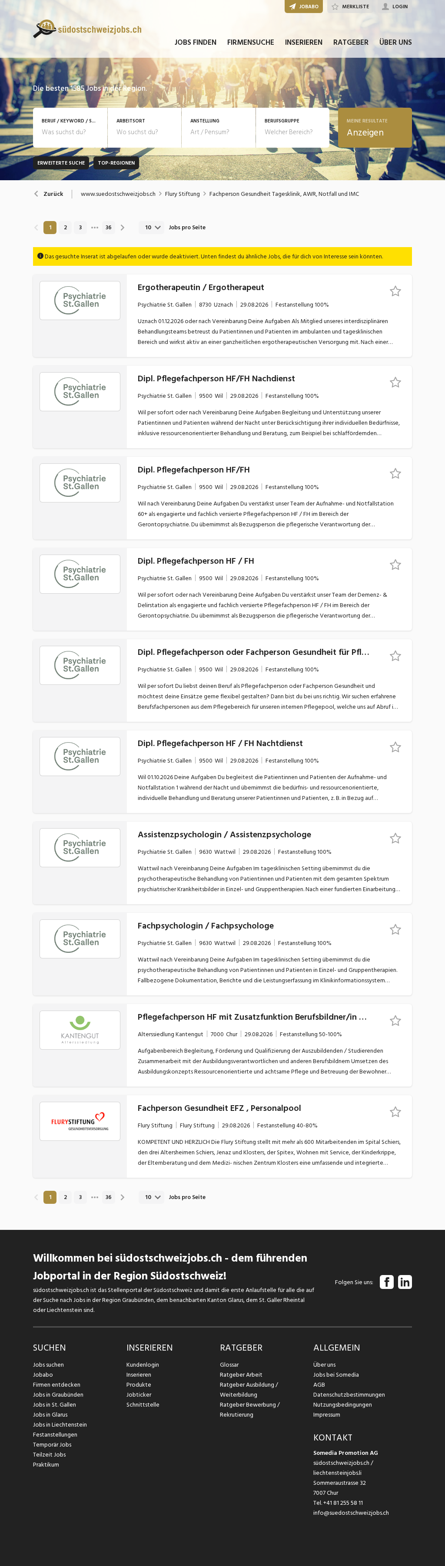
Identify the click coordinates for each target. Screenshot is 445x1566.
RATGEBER (351, 42)
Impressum (326, 1415)
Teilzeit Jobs (49, 1455)
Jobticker (138, 1395)
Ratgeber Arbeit (241, 1375)
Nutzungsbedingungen (342, 1405)
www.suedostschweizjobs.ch (118, 194)
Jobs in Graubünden (58, 1395)
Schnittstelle (142, 1405)
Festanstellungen (55, 1435)
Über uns (324, 1365)
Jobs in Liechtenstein (60, 1425)
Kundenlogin (142, 1365)
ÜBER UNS (395, 42)
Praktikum (46, 1465)
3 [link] (80, 227)
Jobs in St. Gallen (54, 1405)
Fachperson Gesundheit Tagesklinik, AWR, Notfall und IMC (284, 194)
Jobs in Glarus (50, 1415)
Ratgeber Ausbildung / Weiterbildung (249, 1390)
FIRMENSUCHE (250, 42)
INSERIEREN (303, 42)
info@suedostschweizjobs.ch (351, 1513)
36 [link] (109, 227)
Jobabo (43, 1375)
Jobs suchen (48, 1365)
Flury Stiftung (182, 194)
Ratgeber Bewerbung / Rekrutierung (250, 1410)
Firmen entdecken (56, 1385)
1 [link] (50, 227)
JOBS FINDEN (195, 42)
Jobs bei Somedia (336, 1375)
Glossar (229, 1365)
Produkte (138, 1385)
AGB (319, 1385)
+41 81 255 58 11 (343, 1503)
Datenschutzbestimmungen (349, 1395)
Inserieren (138, 1375)
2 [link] (65, 227)
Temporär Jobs (52, 1445)
